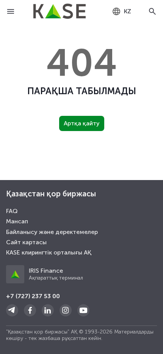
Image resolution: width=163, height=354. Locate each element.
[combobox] (121, 11)
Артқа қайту (82, 123)
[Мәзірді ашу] (10, 11)
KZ (127, 11)
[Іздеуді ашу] (152, 11)
